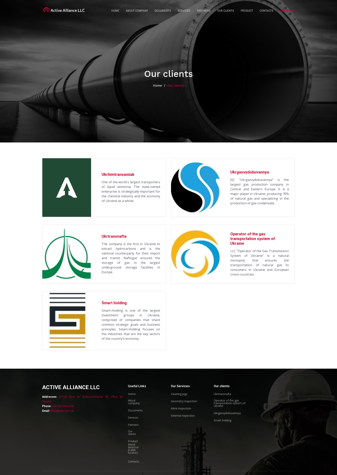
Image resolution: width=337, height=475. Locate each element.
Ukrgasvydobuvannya (249, 172)
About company (137, 10)
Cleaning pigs (179, 394)
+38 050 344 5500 (62, 406)
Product (247, 10)
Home (115, 10)
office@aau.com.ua (62, 410)
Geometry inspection (184, 401)
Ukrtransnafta (114, 236)
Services (184, 10)
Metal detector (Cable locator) (133, 448)
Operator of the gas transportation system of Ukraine (252, 239)
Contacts (266, 10)
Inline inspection (181, 408)
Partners (204, 10)
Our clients (225, 10)
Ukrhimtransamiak (118, 174)
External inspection (183, 415)
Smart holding (114, 303)
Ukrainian (287, 10)
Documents (163, 10)
